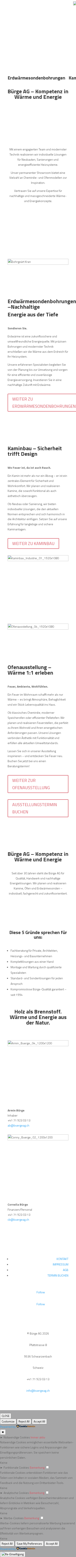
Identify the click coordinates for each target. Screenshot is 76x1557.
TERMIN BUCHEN (58, 1275)
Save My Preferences (29, 1543)
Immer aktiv (38, 1437)
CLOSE (6, 1416)
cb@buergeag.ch (18, 1219)
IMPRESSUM (60, 1264)
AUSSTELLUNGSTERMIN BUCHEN (34, 808)
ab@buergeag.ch (18, 1125)
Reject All (24, 1421)
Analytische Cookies (16, 1492)
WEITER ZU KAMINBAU (33, 543)
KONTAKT (62, 1259)
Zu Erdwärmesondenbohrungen (39, 45)
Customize (8, 1421)
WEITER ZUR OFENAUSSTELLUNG (31, 784)
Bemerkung (37, 1467)
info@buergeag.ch (38, 1390)
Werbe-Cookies (14, 1518)
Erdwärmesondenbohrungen (36, 77)
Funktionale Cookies (16, 1467)
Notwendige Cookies (17, 1437)
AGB (65, 1270)
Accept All (39, 1421)
